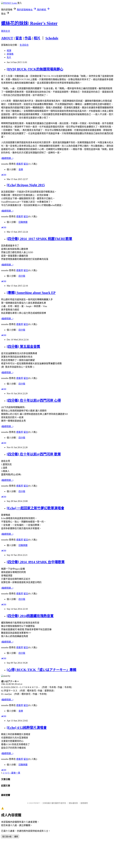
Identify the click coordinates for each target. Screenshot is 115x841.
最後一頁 (15, 773)
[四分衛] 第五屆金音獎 (23, 346)
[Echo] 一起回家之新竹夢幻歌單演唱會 (35, 508)
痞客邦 (19, 164)
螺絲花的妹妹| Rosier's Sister (29, 23)
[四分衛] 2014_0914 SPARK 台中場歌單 (36, 562)
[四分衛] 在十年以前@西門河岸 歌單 (34, 454)
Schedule (51, 38)
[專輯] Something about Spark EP (31, 292)
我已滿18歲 (7, 837)
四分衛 (22, 276)
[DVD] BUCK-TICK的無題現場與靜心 (35, 69)
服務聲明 (84, 803)
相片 (37, 38)
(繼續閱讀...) (7, 158)
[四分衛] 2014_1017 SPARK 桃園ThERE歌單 (39, 239)
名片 (9, 57)
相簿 (9, 50)
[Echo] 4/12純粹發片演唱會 (27, 727)
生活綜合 (24, 45)
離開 (16, 837)
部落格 (10, 54)
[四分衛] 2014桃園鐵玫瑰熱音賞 (30, 616)
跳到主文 (5, 31)
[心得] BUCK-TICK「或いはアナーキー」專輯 (41, 670)
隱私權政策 (73, 803)
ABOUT (7, 38)
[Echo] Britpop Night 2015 (26, 185)
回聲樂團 (23, 222)
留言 (18, 38)
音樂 (21, 169)
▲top (3, 174)
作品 (28, 38)
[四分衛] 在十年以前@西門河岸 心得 (34, 400)
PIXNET (36, 803)
